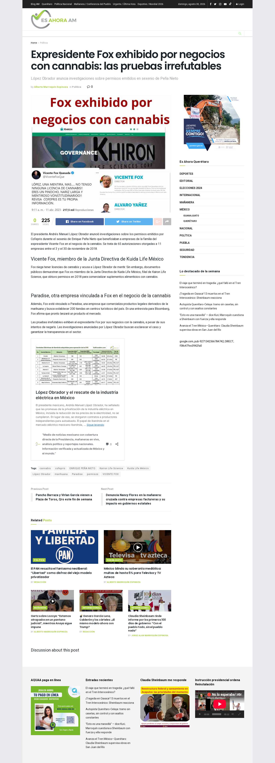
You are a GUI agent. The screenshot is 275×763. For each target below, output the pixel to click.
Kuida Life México (138, 468)
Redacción (40, 582)
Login (241, 4)
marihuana (61, 474)
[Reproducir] (200, 714)
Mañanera (40, 607)
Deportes (186, 182)
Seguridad (187, 258)
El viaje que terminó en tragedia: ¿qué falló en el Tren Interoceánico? (110, 690)
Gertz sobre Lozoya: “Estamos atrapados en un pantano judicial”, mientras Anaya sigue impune (51, 621)
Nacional (186, 237)
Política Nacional (63, 4)
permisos (92, 474)
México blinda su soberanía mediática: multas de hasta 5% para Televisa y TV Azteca (132, 572)
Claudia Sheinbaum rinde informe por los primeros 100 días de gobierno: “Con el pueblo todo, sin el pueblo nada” (147, 623)
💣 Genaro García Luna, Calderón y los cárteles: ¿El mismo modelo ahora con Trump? (97, 621)
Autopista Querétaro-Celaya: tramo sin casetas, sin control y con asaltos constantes (209, 315)
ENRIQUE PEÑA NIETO (82, 468)
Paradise (77, 474)
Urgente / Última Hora (124, 4)
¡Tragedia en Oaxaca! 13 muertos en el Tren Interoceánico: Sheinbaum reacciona (205, 304)
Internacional (91, 607)
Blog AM (35, 4)
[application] (219, 704)
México (185, 218)
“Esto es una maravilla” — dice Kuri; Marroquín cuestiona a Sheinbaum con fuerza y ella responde (212, 326)
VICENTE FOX (111, 474)
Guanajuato (114, 560)
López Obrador (42, 474)
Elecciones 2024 (191, 196)
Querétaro (47, 4)
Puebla (185, 251)
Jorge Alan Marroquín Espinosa (149, 635)
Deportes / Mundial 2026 (150, 4)
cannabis (45, 468)
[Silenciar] (233, 714)
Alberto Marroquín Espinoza (51, 87)
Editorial (186, 189)
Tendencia (187, 265)
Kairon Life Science (111, 468)
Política (44, 43)
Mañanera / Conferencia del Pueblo (92, 4)
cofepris (60, 468)
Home (34, 43)
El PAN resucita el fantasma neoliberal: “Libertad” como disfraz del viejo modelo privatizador (61, 572)
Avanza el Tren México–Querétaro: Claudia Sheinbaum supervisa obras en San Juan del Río (211, 336)
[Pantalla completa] (239, 714)
